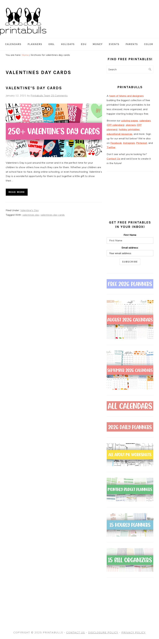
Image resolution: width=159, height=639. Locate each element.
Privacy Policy (133, 632)
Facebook (116, 142)
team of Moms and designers (126, 95)
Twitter (111, 147)
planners (131, 124)
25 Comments (59, 95)
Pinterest (141, 142)
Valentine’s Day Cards (34, 88)
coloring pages (129, 120)
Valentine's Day (29, 210)
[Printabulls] (23, 36)
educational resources (119, 133)
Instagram (129, 142)
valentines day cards (53, 214)
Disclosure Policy (103, 632)
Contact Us (113, 158)
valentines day (30, 214)
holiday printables (129, 129)
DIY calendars (116, 124)
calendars (145, 120)
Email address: (130, 247)
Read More (17, 192)
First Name (130, 234)
